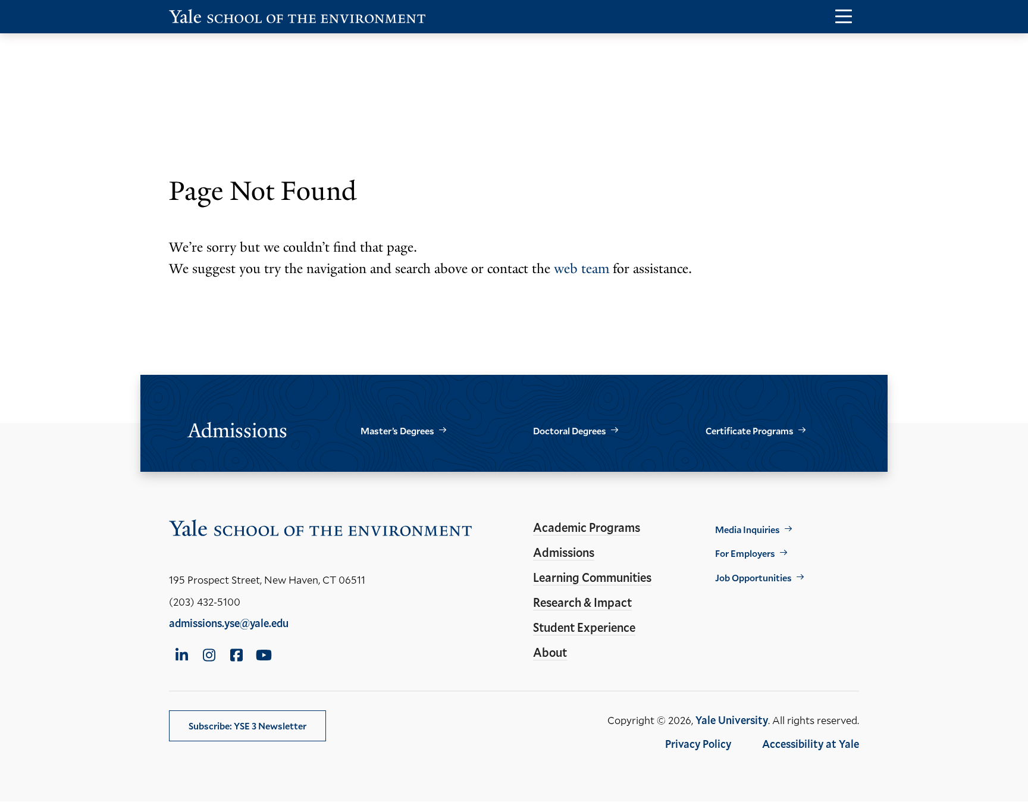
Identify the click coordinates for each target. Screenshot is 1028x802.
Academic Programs (586, 527)
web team (581, 268)
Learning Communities (592, 577)
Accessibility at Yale (810, 744)
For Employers (745, 553)
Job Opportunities (753, 577)
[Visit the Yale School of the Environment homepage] (297, 19)
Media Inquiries (747, 529)
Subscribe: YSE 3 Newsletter (247, 725)
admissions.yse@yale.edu (229, 623)
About (550, 652)
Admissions (563, 552)
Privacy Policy (698, 744)
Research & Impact (582, 602)
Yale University (731, 720)
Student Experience (584, 627)
